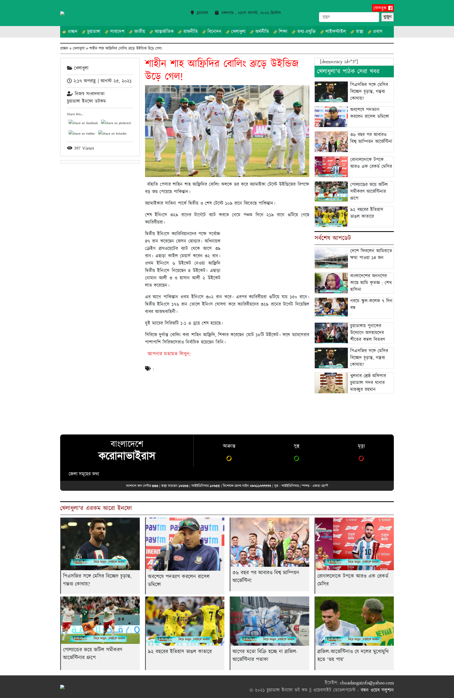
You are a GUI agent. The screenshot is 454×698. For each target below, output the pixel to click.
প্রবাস (377, 31)
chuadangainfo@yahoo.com (367, 683)
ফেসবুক (380, 8)
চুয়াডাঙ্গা (92, 31)
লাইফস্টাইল (335, 31)
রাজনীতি (190, 31)
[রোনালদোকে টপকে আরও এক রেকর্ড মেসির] (331, 167)
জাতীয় (138, 31)
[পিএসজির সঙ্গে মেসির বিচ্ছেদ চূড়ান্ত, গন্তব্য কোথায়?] (331, 92)
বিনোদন (213, 31)
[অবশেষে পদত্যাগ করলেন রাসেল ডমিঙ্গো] (331, 117)
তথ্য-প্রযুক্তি (305, 31)
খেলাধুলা (237, 31)
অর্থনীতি (261, 31)
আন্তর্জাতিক (163, 31)
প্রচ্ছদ (72, 31)
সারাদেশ (116, 31)
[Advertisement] (266, 258)
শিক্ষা (282, 31)
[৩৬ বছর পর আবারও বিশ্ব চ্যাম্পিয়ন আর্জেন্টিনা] (331, 141)
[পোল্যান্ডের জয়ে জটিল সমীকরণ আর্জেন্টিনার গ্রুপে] (331, 191)
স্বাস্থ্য (358, 31)
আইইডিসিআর (290, 485)
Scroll (443, 687)
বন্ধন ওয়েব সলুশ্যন (377, 690)
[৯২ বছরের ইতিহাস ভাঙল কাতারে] (331, 216)
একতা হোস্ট (320, 485)
